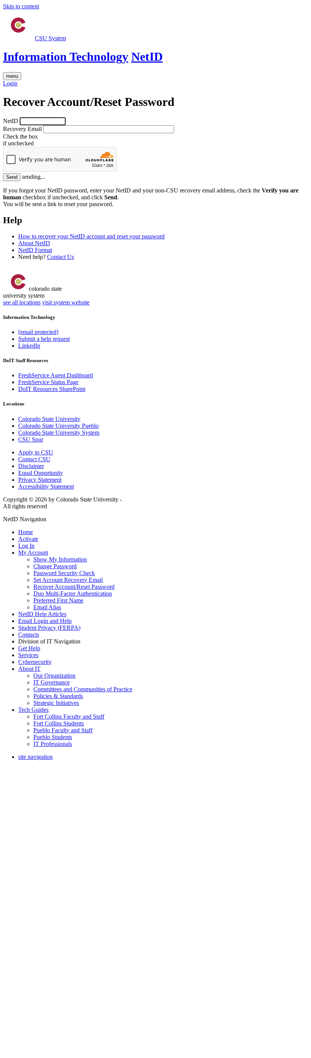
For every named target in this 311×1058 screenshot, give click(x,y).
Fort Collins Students (58, 723)
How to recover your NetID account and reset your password (91, 236)
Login (10, 83)
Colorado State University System (58, 432)
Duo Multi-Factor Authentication (72, 593)
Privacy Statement (39, 479)
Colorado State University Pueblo (58, 426)
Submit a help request (44, 339)
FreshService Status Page (48, 382)
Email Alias (47, 607)
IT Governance (51, 682)
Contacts (28, 634)
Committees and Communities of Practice (82, 689)
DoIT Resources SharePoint (51, 389)
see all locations (22, 302)
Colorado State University (49, 419)
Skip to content (21, 6)
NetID (147, 56)
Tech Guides (33, 709)
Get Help (29, 648)
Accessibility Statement (46, 486)
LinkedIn (29, 345)
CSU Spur (30, 439)
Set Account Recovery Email (68, 580)
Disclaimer (31, 466)
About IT (29, 668)
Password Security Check (64, 573)
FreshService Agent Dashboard (55, 375)
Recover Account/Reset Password (74, 586)
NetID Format (35, 250)
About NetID (34, 243)
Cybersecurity (35, 662)
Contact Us (60, 257)
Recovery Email (22, 129)
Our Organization (54, 675)
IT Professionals (52, 744)
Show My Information (60, 559)
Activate (28, 539)
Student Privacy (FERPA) (49, 627)
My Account (33, 552)
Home (25, 532)
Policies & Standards (58, 696)
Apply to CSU (35, 452)
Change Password (55, 566)
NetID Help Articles (42, 614)
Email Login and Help (45, 621)
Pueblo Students (52, 737)
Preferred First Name (58, 600)
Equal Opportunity (40, 473)
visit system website (66, 302)
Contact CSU (34, 459)
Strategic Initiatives (56, 703)
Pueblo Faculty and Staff (63, 730)
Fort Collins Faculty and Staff (68, 716)
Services (28, 655)
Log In (26, 545)
